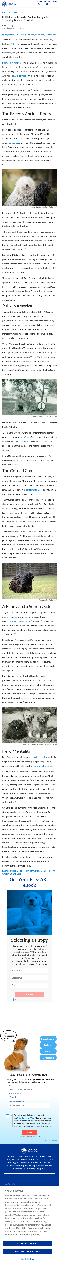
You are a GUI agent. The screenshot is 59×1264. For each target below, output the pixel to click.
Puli (12, 44)
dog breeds (9, 34)
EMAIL (10, 1085)
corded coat (14, 142)
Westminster (22, 441)
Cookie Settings (27, 1259)
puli (42, 34)
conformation (32, 489)
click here (37, 1137)
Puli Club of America (11, 62)
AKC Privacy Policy (51, 1140)
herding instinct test (42, 766)
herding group (34, 34)
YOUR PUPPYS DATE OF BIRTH (17, 1101)
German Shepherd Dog (19, 621)
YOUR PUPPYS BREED (15, 1093)
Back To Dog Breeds (13, 12)
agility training (40, 757)
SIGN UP (29, 1132)
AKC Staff (9, 25)
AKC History (20, 34)
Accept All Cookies (27, 1243)
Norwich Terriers (18, 75)
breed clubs (51, 34)
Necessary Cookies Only (27, 1251)
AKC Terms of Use (25, 1117)
